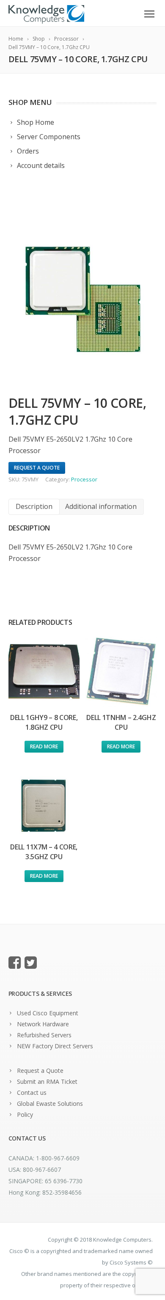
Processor (84, 479)
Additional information (101, 506)
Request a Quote (40, 1070)
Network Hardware (43, 1024)
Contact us (32, 1092)
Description (34, 506)
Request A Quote (37, 467)
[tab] (34, 506)
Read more (44, 746)
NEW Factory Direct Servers (55, 1046)
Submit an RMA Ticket (47, 1081)
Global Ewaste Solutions (50, 1103)
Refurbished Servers (44, 1035)
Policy (25, 1114)
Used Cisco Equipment (47, 1013)
